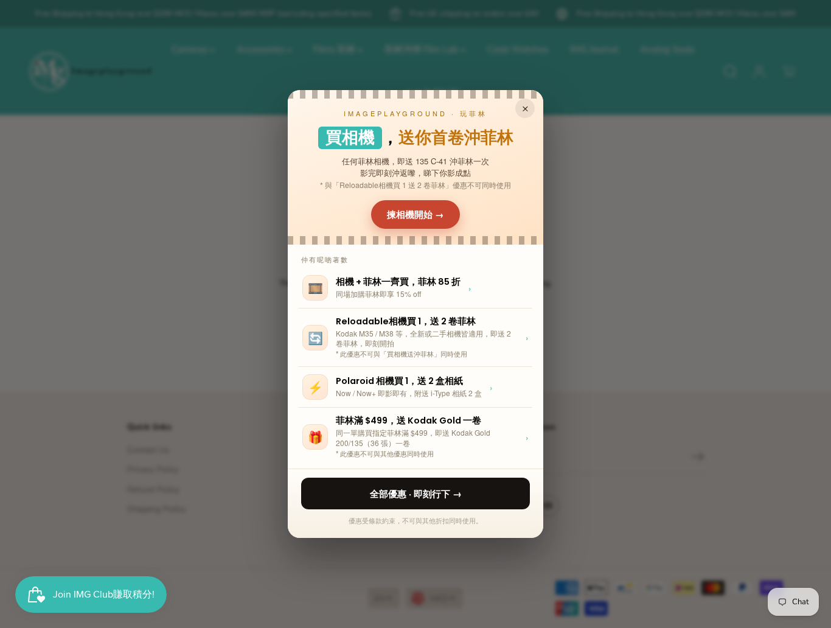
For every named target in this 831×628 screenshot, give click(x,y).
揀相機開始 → (415, 214)
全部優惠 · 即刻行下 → (416, 493)
